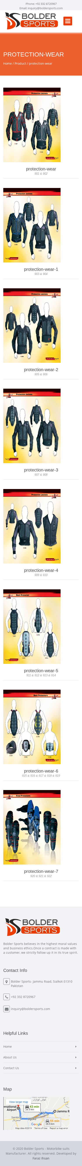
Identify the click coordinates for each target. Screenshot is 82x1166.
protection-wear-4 (41, 570)
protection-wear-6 (41, 771)
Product (20, 63)
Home (7, 63)
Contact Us (11, 1068)
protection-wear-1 (41, 269)
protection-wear (40, 63)
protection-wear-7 (41, 871)
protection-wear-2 (41, 369)
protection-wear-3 (41, 470)
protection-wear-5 (41, 670)
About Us (10, 1057)
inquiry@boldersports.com (45, 8)
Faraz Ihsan (41, 1158)
